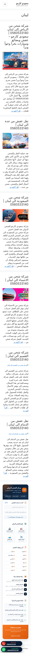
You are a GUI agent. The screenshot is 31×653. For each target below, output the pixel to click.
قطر (24, 555)
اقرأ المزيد (15, 111)
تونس (12, 570)
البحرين (11, 559)
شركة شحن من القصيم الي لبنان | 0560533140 (17, 356)
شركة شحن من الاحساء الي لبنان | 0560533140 (16, 280)
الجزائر (23, 570)
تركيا (24, 562)
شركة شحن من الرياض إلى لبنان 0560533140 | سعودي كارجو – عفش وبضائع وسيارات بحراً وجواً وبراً (16, 36)
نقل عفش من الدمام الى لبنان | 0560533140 (17, 424)
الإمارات (23, 551)
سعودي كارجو (22, 3)
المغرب (11, 562)
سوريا (24, 566)
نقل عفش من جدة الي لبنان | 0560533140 (16, 124)
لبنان (12, 566)
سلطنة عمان (10, 555)
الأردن (12, 551)
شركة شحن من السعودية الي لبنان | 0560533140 (15, 200)
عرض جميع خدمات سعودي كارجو (15, 517)
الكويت (23, 559)
